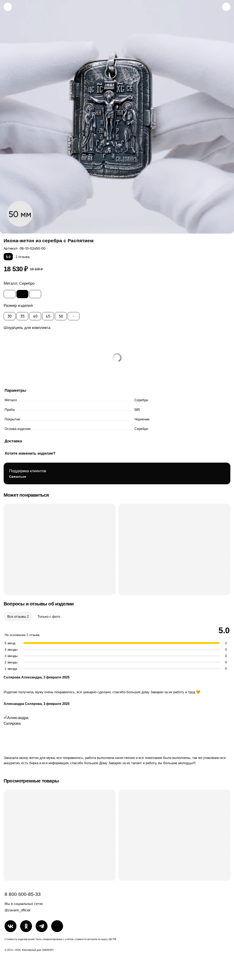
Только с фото (48, 616)
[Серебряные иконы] (8, 7)
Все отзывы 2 (18, 616)
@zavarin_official (17, 910)
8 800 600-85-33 (23, 894)
